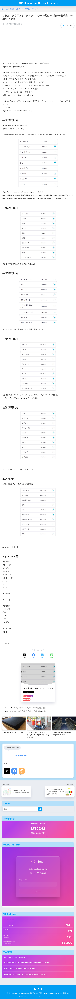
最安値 (38, 711)
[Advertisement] (38, 44)
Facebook (14, 774)
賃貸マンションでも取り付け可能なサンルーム (19, 968)
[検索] (40, 809)
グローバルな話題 (34, 708)
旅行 (44, 708)
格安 (45, 711)
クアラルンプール (20, 708)
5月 (20, 711)
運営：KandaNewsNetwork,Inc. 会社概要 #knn (22, 993)
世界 (25, 711)
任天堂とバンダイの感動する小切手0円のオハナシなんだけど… (25, 974)
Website (22, 774)
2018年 (13, 711)
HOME (39, 989)
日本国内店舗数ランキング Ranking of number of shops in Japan (26, 962)
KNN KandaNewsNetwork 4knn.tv (38, 3)
